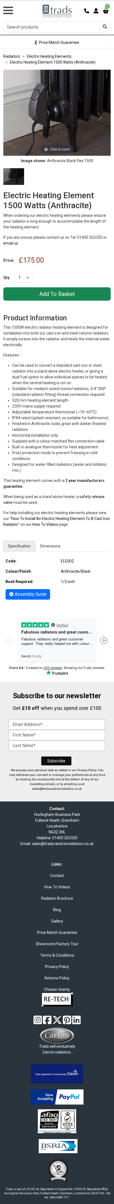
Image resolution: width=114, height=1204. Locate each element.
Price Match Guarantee (58, 42)
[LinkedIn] (76, 1022)
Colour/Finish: (19, 571)
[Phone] (86, 11)
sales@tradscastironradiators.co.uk (57, 789)
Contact (57, 875)
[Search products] (105, 26)
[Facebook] (47, 1022)
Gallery (57, 921)
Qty (6, 277)
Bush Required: (19, 581)
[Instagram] (37, 1022)
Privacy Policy (86, 770)
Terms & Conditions (57, 955)
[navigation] (19, 7)
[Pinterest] (67, 1022)
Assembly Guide (30, 594)
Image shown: (33, 161)
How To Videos (45, 524)
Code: (11, 561)
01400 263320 (64, 838)
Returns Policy (57, 978)
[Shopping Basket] (105, 11)
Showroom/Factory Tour (57, 944)
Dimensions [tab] (50, 546)
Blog (57, 910)
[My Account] (96, 11)
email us (10, 243)
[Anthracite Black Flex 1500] (13, 176)
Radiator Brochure (57, 898)
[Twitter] (57, 1022)
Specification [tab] (19, 546)
